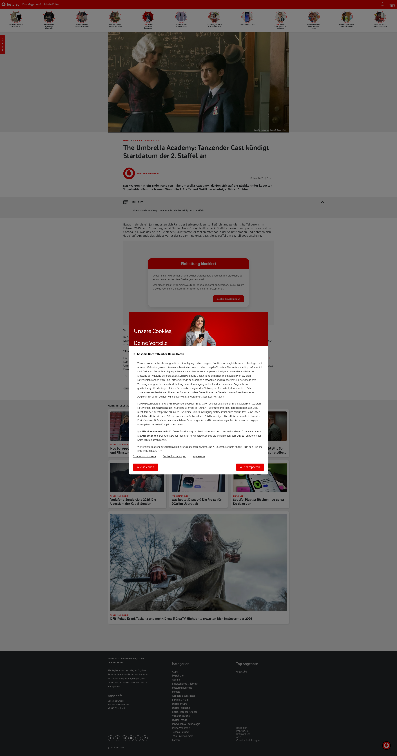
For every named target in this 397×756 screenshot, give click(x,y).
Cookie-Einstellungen (174, 456)
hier (187, 371)
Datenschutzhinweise (144, 456)
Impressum (199, 456)
